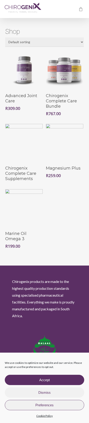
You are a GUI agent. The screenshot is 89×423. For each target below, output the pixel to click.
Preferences (44, 405)
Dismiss (44, 392)
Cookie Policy (44, 416)
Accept (44, 380)
